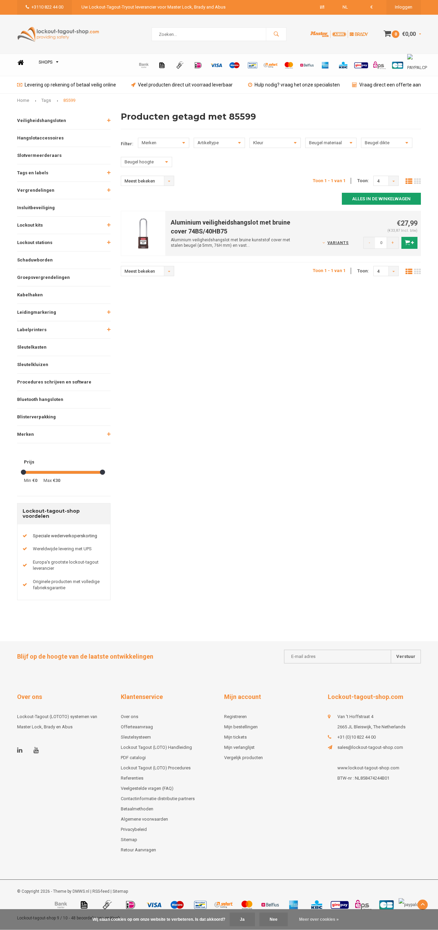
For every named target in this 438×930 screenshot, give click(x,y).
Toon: (363, 180)
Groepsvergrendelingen (43, 277)
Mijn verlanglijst (239, 747)
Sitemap (129, 839)
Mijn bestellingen (241, 726)
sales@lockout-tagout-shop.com (370, 747)
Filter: (127, 143)
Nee (274, 919)
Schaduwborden (35, 259)
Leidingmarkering (36, 312)
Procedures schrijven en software (54, 382)
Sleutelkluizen (32, 364)
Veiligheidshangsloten (41, 120)
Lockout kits (30, 225)
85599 (69, 100)
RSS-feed (101, 891)
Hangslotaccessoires (40, 137)
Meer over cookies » (319, 919)
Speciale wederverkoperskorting (65, 535)
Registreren (235, 716)
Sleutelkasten (32, 347)
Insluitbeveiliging (36, 207)
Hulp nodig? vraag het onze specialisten (297, 84)
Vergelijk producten (243, 757)
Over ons (129, 716)
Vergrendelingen (35, 190)
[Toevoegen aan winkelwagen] (409, 243)
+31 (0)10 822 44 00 (356, 737)
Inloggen (403, 7)
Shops (46, 62)
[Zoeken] (276, 34)
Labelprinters (32, 329)
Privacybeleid (134, 829)
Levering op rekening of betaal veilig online (70, 84)
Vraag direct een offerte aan (390, 84)
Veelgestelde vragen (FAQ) (147, 788)
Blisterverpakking (36, 416)
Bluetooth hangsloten (40, 399)
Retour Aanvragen (138, 849)
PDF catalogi (133, 757)
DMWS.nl (81, 891)
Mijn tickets (235, 737)
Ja (242, 919)
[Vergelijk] (322, 7)
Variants (338, 243)
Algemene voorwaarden (144, 819)
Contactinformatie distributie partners (158, 798)
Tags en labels (32, 172)
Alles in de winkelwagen (381, 198)
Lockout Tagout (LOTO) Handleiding (156, 747)
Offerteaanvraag (137, 726)
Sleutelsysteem (136, 737)
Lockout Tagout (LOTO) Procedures (156, 767)
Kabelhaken (30, 294)
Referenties (132, 778)
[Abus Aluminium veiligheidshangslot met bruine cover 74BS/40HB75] (143, 233)
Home (20, 62)
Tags (46, 100)
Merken (25, 434)
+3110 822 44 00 (47, 7)
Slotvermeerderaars (39, 155)
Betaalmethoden (137, 808)
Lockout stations (34, 242)
